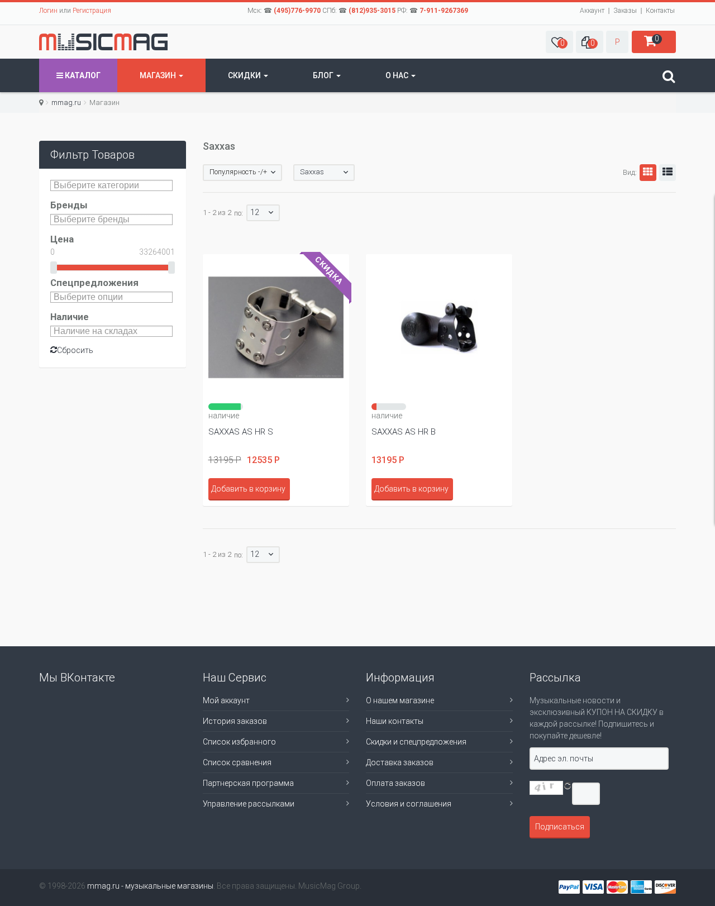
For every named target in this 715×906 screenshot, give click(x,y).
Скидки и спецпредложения (416, 741)
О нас (397, 75)
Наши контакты (394, 721)
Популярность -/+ (238, 172)
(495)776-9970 (297, 11)
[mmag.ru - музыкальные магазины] (103, 42)
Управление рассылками (248, 803)
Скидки (245, 75)
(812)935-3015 (372, 11)
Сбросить (75, 350)
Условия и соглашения (408, 803)
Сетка (648, 172)
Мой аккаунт (226, 700)
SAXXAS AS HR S (240, 432)
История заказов (235, 721)
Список (667, 172)
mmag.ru (66, 102)
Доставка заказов (399, 762)
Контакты (660, 11)
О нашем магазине (400, 700)
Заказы (625, 11)
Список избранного (239, 741)
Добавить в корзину (248, 488)
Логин (48, 11)
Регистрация (92, 11)
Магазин (159, 75)
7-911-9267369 (444, 11)
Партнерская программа (248, 783)
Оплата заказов (395, 783)
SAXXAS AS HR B (403, 432)
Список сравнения (237, 762)
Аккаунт (592, 11)
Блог (324, 75)
